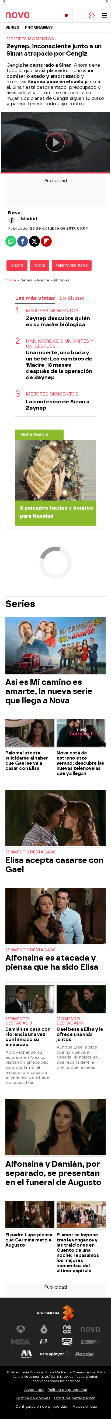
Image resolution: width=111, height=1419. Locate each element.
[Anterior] (4, 1)
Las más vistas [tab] (35, 298)
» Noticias (60, 280)
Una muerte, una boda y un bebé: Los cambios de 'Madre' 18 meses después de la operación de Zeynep (59, 364)
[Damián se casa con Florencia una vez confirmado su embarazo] (29, 999)
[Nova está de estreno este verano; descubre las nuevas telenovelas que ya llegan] (81, 733)
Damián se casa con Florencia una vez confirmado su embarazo (27, 1037)
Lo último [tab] (72, 298)
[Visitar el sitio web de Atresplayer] (55, 1354)
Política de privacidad (67, 1390)
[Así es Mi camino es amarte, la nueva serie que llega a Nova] (55, 646)
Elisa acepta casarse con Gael (54, 865)
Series (12, 27)
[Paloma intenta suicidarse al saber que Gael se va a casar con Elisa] (29, 733)
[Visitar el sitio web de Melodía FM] (26, 1354)
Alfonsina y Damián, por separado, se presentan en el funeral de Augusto (53, 1173)
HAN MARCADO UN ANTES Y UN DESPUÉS (60, 344)
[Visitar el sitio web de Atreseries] (43, 1342)
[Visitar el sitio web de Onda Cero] (67, 1342)
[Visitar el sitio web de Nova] (90, 1329)
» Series (25, 280)
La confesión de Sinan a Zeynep (57, 405)
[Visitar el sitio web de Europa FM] (90, 1342)
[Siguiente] (107, 1)
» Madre (41, 280)
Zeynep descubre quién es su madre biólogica (58, 321)
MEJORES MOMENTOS (52, 310)
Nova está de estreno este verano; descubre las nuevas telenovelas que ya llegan (80, 763)
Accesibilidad (84, 1406)
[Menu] (104, 15)
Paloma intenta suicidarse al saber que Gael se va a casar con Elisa (26, 760)
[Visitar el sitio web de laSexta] (43, 1329)
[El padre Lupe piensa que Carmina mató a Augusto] (29, 1215)
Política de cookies (33, 1398)
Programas (39, 27)
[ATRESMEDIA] (55, 1313)
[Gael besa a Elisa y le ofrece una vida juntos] (81, 999)
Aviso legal (34, 1390)
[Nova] (28, 15)
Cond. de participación (74, 1398)
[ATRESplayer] (91, 15)
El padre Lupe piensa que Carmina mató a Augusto (28, 1240)
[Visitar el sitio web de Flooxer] (84, 1354)
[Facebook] (11, 220)
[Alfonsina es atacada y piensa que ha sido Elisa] (55, 916)
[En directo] (66, 15)
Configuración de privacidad (41, 1406)
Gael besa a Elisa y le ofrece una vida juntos (80, 1034)
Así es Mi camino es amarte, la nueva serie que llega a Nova (48, 691)
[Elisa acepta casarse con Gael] (55, 819)
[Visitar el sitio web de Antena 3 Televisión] (20, 1329)
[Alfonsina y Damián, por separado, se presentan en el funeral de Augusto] (55, 1128)
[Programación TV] (79, 15)
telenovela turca (72, 265)
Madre (17, 265)
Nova (39, 265)
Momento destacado (31, 852)
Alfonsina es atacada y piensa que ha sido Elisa (52, 962)
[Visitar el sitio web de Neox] (67, 1329)
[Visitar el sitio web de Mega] (20, 1342)
